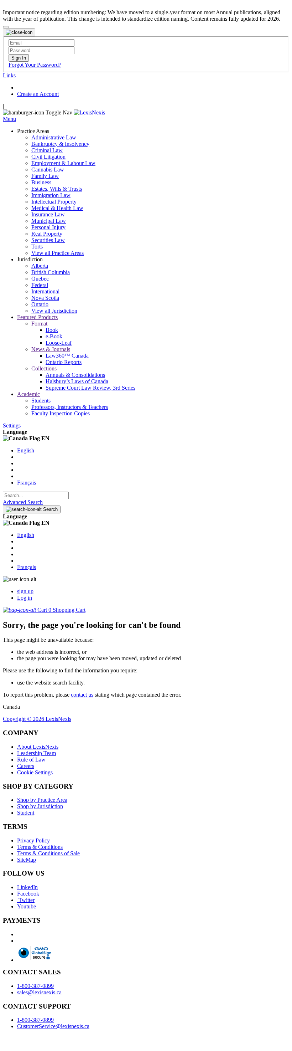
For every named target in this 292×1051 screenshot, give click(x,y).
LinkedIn (27, 887)
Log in (24, 598)
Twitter (26, 900)
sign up (25, 591)
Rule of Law (31, 760)
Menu (9, 119)
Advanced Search (23, 502)
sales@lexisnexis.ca (39, 992)
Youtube (26, 906)
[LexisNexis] (89, 112)
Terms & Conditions (40, 847)
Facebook (28, 894)
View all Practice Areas (57, 253)
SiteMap (26, 860)
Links (9, 75)
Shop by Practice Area (42, 800)
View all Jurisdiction (54, 311)
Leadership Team (36, 753)
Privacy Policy (33, 840)
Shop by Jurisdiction (40, 806)
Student (25, 813)
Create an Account (38, 94)
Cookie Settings (35, 772)
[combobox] (36, 495)
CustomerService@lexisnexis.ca (53, 1026)
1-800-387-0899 (35, 986)
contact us (82, 695)
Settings (12, 425)
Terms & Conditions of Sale (48, 853)
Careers (25, 766)
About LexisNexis (37, 747)
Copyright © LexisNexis (37, 719)
